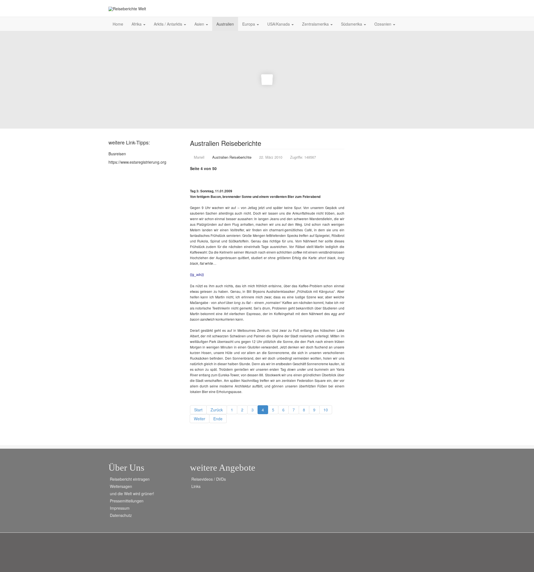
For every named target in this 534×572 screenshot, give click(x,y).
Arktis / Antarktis (168, 24)
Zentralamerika (316, 24)
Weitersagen (121, 486)
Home (118, 24)
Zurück (217, 410)
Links (196, 486)
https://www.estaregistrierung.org (137, 162)
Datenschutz (121, 515)
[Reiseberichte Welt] (127, 8)
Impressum (120, 508)
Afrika (137, 24)
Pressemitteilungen (127, 501)
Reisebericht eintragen (130, 479)
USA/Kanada (279, 24)
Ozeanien (383, 24)
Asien (199, 24)
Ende (217, 418)
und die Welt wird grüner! (132, 493)
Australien (225, 24)
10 (325, 410)
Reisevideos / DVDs (208, 479)
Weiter (199, 418)
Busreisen (117, 153)
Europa (249, 24)
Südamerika (352, 24)
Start (198, 410)
